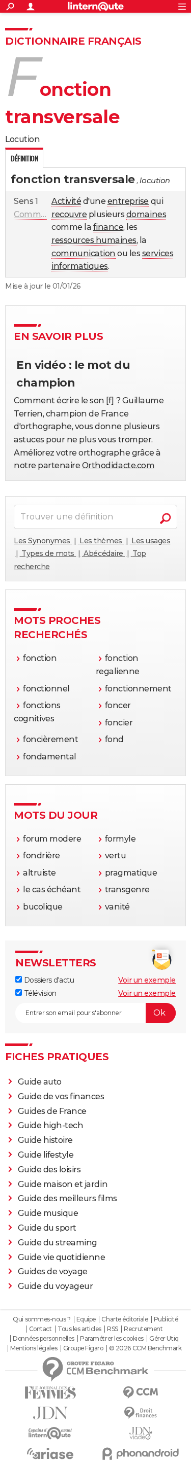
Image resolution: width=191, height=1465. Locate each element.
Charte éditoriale (124, 1319)
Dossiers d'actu (48, 980)
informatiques (79, 266)
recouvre (69, 214)
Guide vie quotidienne (61, 1257)
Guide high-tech (51, 1125)
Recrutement (143, 1329)
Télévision (39, 993)
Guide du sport (47, 1228)
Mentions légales (33, 1348)
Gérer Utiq (163, 1338)
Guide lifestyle (46, 1155)
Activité (66, 201)
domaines (146, 214)
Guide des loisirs (49, 1169)
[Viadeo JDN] (141, 1433)
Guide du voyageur (55, 1286)
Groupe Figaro (83, 1348)
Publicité (166, 1319)
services (157, 253)
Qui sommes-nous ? (41, 1319)
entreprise (128, 201)
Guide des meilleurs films (67, 1198)
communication (83, 253)
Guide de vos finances (61, 1096)
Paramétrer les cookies (111, 1338)
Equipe (86, 1319)
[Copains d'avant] (50, 1433)
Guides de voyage (53, 1271)
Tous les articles (79, 1329)
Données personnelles (43, 1338)
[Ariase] (50, 1453)
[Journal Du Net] (50, 1413)
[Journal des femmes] (50, 1392)
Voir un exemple (147, 980)
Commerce (36, 214)
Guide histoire (45, 1140)
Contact (40, 1329)
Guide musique (48, 1213)
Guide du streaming (57, 1242)
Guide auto (40, 1082)
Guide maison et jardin (62, 1184)
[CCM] (141, 1392)
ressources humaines (94, 240)
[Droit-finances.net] (141, 1413)
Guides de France (52, 1111)
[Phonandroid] (141, 1453)
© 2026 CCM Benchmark (145, 1348)
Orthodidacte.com (118, 465)
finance (108, 227)
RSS (112, 1329)
